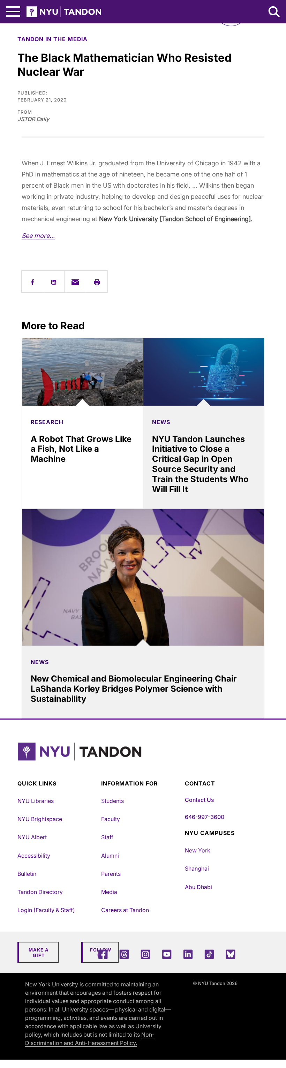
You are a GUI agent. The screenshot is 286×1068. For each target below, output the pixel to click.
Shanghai (197, 868)
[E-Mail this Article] (75, 281)
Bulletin (26, 873)
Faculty (110, 818)
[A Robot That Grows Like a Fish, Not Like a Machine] (82, 372)
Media (109, 891)
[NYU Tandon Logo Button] (141, 760)
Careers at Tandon (125, 910)
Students (112, 800)
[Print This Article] (97, 281)
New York (197, 850)
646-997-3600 (204, 816)
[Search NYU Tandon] (274, 12)
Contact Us (199, 799)
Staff (107, 837)
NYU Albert (32, 837)
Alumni (110, 855)
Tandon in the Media (52, 39)
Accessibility (33, 855)
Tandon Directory (40, 891)
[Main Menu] (13, 11)
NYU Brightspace (39, 818)
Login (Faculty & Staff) (46, 910)
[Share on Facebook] (32, 281)
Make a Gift (39, 952)
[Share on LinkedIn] (54, 281)
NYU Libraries (35, 800)
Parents (111, 873)
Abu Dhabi (198, 886)
